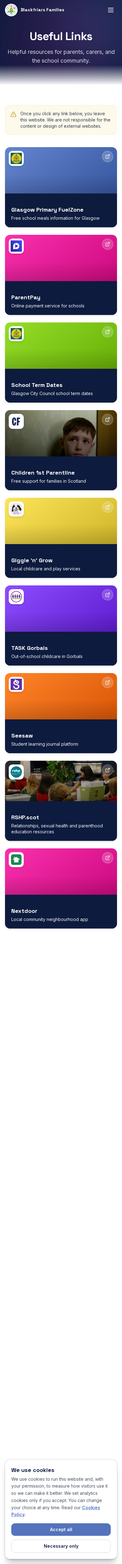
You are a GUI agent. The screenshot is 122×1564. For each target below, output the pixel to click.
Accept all (61, 1529)
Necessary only (61, 1546)
